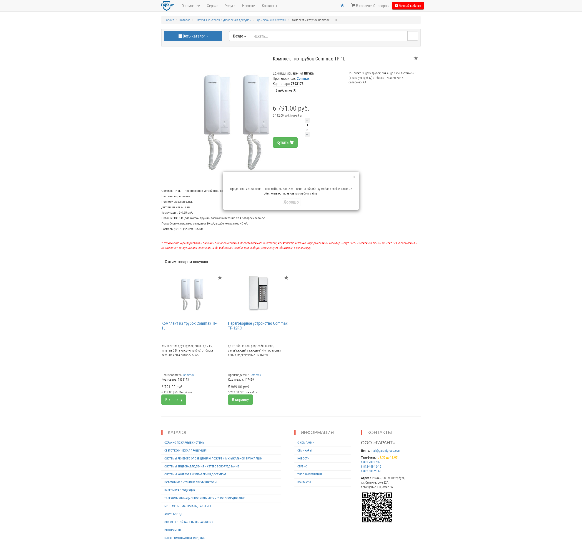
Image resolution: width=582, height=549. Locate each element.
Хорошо (291, 202)
